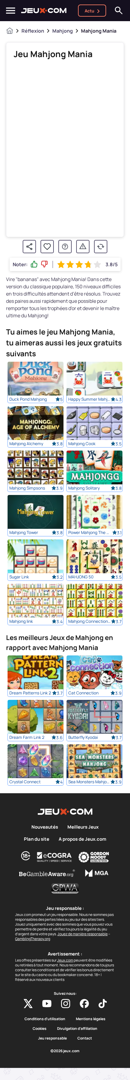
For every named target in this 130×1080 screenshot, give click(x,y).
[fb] (84, 1003)
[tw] (28, 1003)
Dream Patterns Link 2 (30, 693)
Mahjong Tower (23, 532)
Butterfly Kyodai (83, 737)
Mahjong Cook (82, 443)
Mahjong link (21, 621)
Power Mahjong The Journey (89, 532)
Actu (89, 11)
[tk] (103, 1003)
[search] (119, 10)
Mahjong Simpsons (27, 488)
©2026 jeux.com (65, 1051)
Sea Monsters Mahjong (89, 781)
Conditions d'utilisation (44, 1019)
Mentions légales (91, 1019)
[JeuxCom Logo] (44, 10)
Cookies (40, 1028)
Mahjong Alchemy (26, 443)
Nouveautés (44, 827)
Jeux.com (65, 960)
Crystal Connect (25, 781)
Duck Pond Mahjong (28, 399)
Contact (84, 1038)
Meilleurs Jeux (83, 827)
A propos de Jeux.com (82, 839)
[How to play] (65, 246)
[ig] (65, 1003)
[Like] (34, 264)
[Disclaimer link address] (54, 857)
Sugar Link (19, 577)
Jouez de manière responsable (82, 933)
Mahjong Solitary (84, 488)
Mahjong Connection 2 (89, 621)
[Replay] (100, 246)
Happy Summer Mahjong (89, 399)
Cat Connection (83, 693)
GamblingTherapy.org (32, 938)
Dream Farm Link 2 (26, 737)
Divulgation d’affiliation (77, 1028)
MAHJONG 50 (80, 577)
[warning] (82, 246)
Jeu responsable (52, 1038)
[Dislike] (44, 264)
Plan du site (36, 839)
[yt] (46, 1003)
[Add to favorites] (47, 246)
